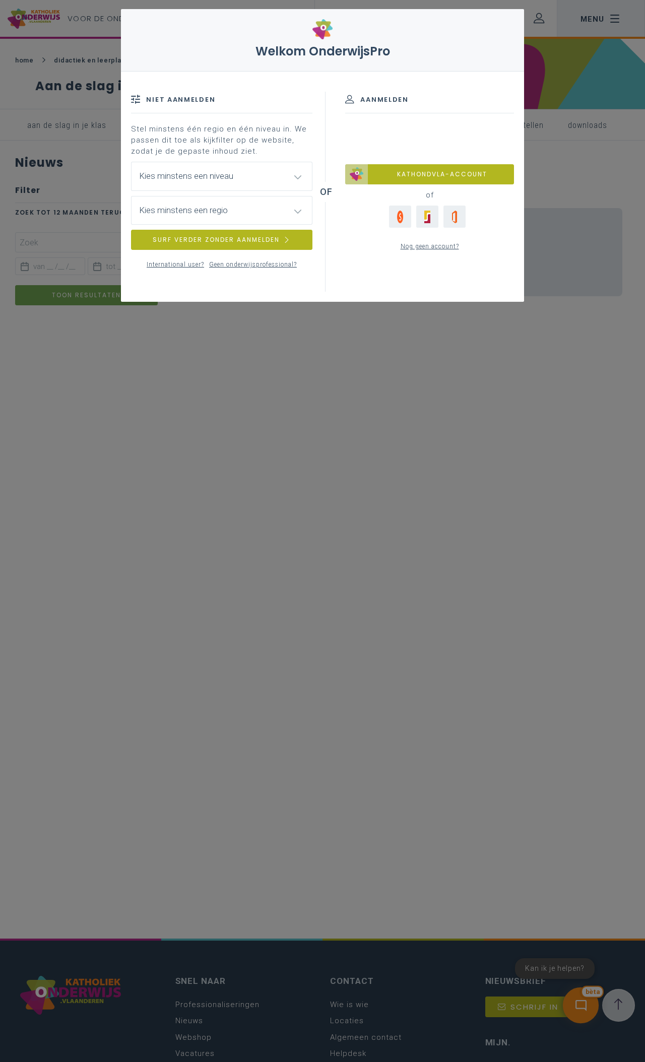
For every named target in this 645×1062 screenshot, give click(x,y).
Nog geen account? (430, 246)
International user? (175, 264)
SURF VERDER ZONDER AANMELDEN (216, 239)
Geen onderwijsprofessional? (253, 264)
